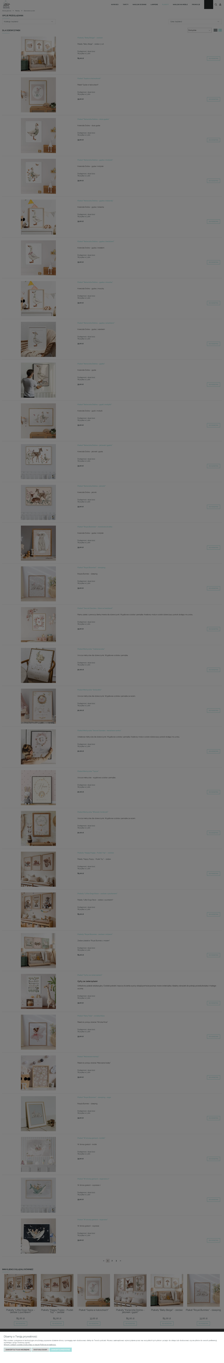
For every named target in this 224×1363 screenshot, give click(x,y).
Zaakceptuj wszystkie (60, 1350)
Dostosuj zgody (40, 1350)
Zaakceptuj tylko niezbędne (17, 1350)
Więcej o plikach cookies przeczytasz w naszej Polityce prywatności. (30, 1345)
